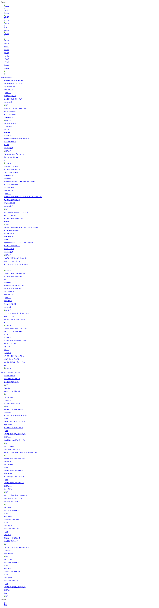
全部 (2, 372)
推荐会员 (9, 77)
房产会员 (12, 372)
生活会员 (17, 372)
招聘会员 (6, 372)
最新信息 (3, 77)
